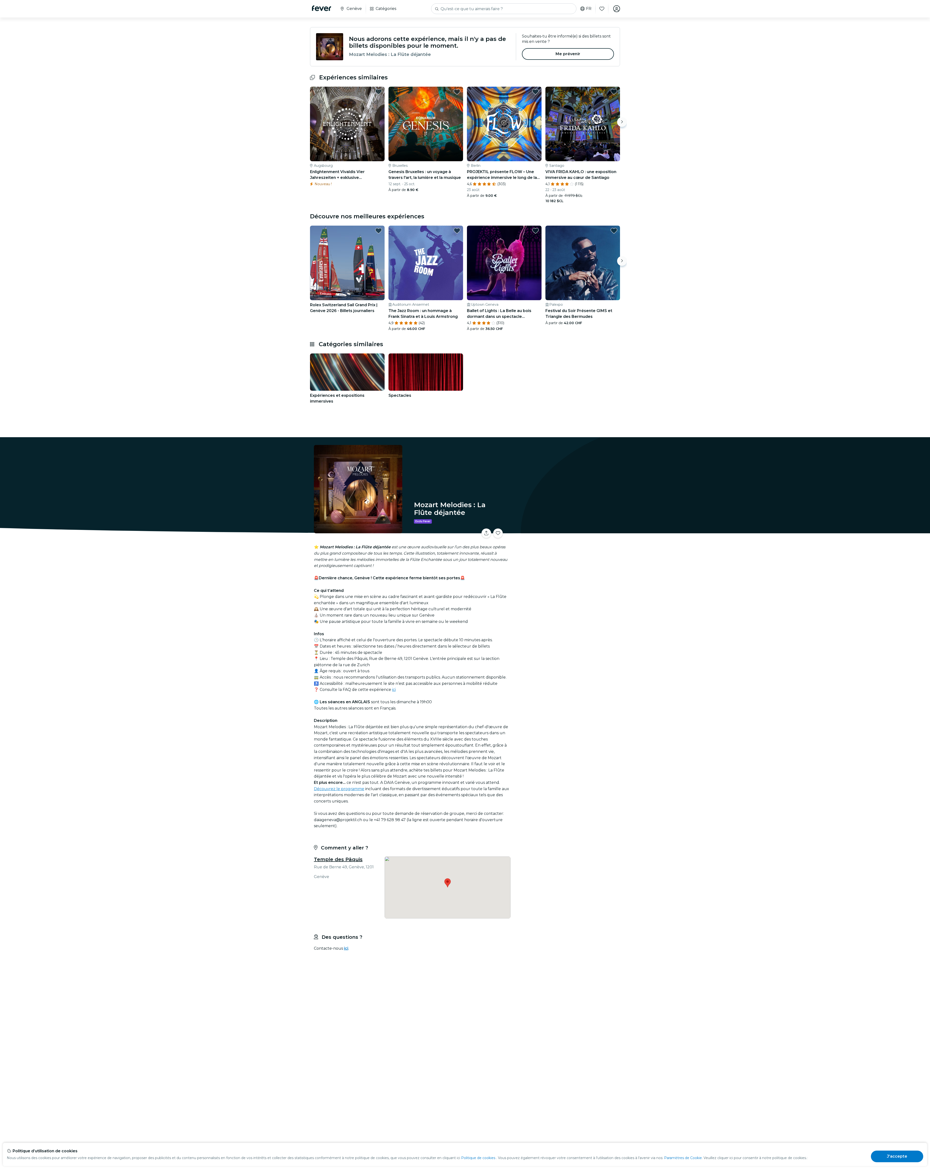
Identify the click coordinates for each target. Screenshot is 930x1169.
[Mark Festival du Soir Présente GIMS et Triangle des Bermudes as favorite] (614, 231)
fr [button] (588, 9)
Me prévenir (568, 54)
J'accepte (897, 1156)
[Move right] (622, 122)
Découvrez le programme (339, 789)
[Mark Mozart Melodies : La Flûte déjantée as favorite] (498, 533)
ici (394, 689)
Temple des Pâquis (338, 859)
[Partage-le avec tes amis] (486, 533)
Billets (566, 530)
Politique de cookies (478, 1158)
